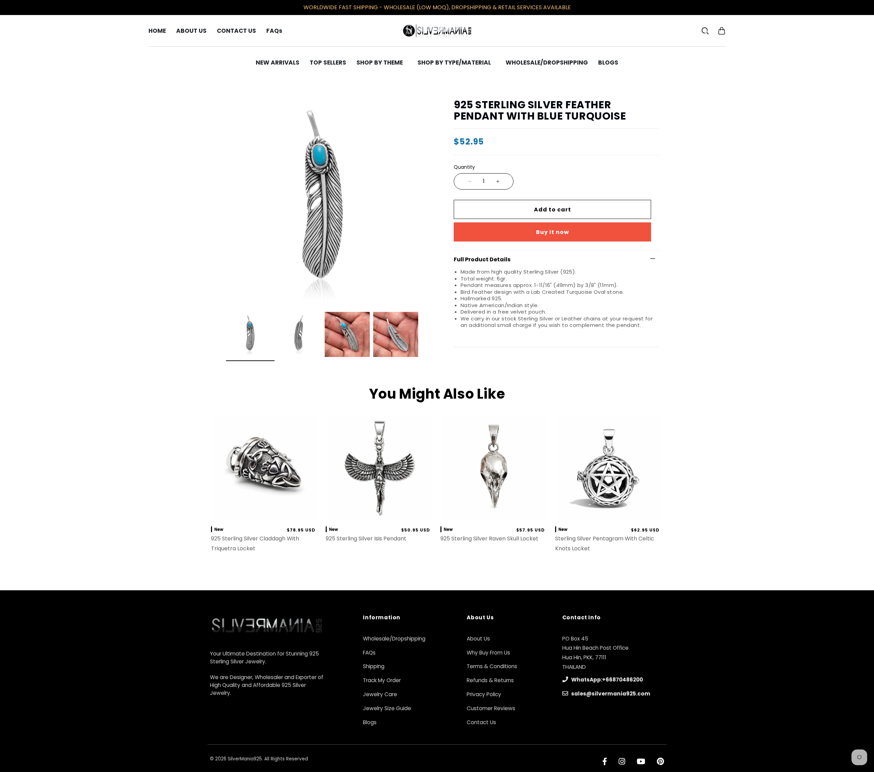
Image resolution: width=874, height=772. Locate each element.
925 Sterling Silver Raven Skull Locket (489, 538)
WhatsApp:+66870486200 (606, 679)
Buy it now (552, 232)
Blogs (370, 722)
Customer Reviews (491, 708)
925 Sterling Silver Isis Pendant (366, 538)
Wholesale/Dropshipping (394, 638)
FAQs (369, 652)
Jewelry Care (380, 694)
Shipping (373, 666)
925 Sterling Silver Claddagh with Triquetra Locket (255, 543)
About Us (478, 638)
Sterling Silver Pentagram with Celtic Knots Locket (604, 543)
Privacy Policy (484, 694)
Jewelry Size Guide (387, 708)
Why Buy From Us (488, 652)
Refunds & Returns (490, 680)
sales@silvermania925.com (610, 693)
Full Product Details (482, 259)
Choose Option (494, 513)
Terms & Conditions (492, 666)
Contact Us (481, 722)
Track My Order (382, 680)
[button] (721, 31)
